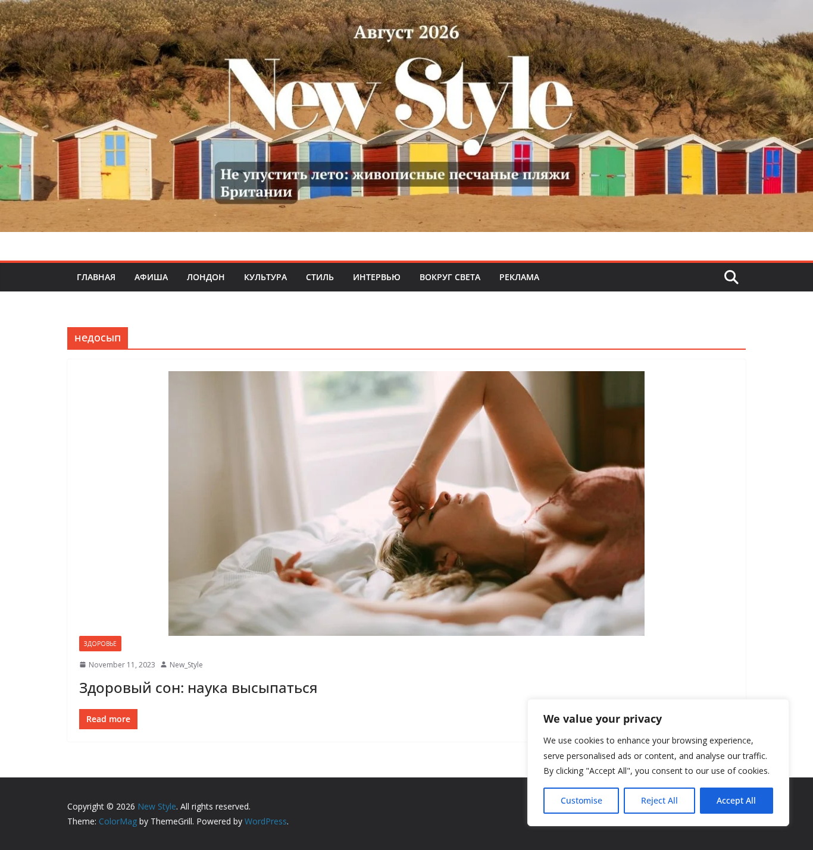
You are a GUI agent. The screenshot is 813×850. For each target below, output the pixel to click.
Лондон (206, 277)
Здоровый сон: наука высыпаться (198, 687)
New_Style (186, 665)
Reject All (659, 800)
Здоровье (100, 643)
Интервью (377, 277)
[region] (658, 762)
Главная (96, 277)
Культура (265, 277)
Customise (581, 800)
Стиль (320, 277)
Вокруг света (450, 277)
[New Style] (406, 13)
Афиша (151, 277)
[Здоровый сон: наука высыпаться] (406, 503)
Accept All (736, 800)
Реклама (519, 277)
